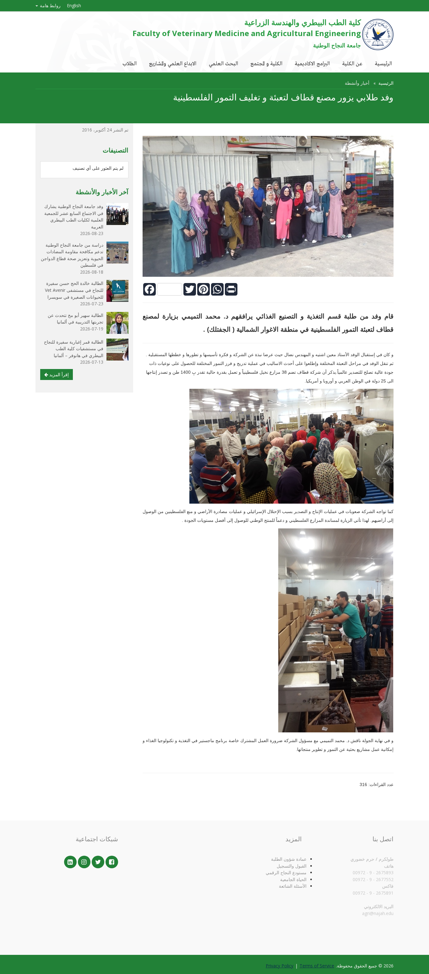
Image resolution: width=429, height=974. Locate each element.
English (74, 5)
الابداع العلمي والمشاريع (172, 63)
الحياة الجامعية (293, 879)
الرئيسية (383, 63)
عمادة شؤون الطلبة (289, 859)
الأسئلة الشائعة (293, 886)
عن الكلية (352, 63)
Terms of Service (317, 966)
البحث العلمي (223, 63)
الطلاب (129, 63)
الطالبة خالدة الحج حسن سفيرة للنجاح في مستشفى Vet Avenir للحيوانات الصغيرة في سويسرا (74, 290)
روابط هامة (50, 5)
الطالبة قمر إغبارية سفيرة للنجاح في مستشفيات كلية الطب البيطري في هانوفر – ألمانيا (73, 348)
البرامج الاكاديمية (312, 63)
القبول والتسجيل (292, 866)
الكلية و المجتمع (266, 63)
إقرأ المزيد (58, 374)
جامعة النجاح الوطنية (337, 45)
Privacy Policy (279, 966)
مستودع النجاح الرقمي (286, 872)
